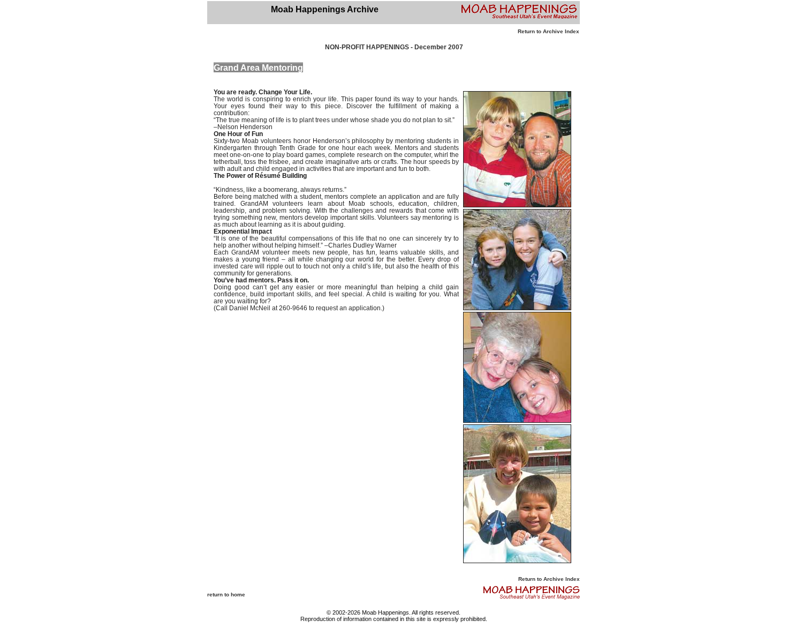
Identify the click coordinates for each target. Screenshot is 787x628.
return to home (226, 594)
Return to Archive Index (548, 31)
